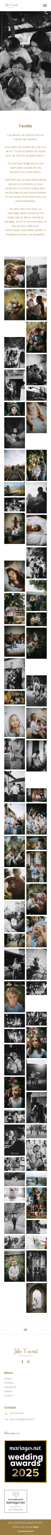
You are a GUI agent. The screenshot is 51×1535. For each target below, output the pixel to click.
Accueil (8, 1379)
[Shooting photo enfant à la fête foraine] (14, 1164)
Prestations (10, 1387)
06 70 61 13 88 (17, 1413)
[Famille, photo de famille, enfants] (14, 272)
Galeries (8, 1391)
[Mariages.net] (12, 1434)
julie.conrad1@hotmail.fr (22, 1419)
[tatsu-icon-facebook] (23, 1361)
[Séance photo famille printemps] (36, 1242)
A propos (9, 1383)
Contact (8, 1396)
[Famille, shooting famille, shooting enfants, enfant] (36, 441)
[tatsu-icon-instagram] (28, 1361)
